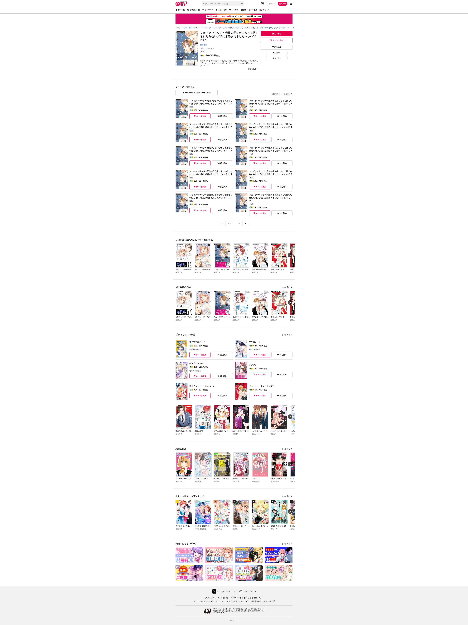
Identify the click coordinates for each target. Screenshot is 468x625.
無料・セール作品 (250, 10)
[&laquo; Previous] (222, 223)
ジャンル (235, 10)
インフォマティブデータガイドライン (230, 601)
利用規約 (257, 598)
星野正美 (203, 45)
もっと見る (286, 287)
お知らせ (247, 598)
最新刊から (288, 94)
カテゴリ (262, 10)
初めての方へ (209, 598)
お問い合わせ (236, 598)
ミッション (222, 10)
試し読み (277, 47)
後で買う (278, 58)
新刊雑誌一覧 (195, 10)
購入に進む (276, 34)
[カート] (262, 3)
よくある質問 (223, 598)
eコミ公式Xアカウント (224, 592)
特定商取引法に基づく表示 (263, 601)
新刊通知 (278, 53)
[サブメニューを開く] (290, 3)
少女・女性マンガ (207, 48)
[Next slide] (290, 255)
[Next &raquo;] (245, 223)
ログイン (270, 4)
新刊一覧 (181, 10)
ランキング (209, 10)
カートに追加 (278, 40)
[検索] (242, 3)
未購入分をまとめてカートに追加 (198, 93)
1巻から (277, 94)
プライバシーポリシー (203, 601)
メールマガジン (250, 591)
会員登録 (282, 4)
